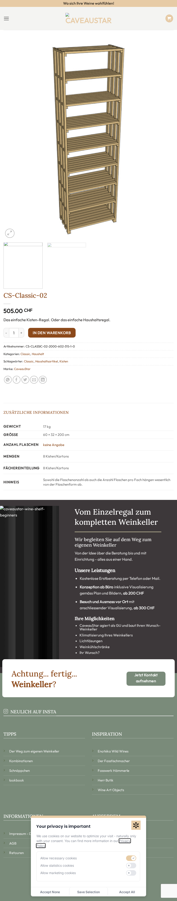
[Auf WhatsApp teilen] (8, 380)
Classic (25, 354)
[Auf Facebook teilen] (17, 380)
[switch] (131, 858)
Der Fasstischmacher (114, 761)
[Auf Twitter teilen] (25, 380)
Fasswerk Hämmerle (113, 770)
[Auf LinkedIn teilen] (43, 380)
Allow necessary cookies (58, 858)
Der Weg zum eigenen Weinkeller (34, 751)
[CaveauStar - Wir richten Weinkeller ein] (88, 18)
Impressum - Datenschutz (28, 833)
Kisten (63, 361)
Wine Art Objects (111, 790)
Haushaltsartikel (46, 361)
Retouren (16, 853)
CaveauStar (22, 369)
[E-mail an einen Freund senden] (34, 380)
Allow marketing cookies (58, 873)
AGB (12, 843)
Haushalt (38, 354)
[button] (6, 18)
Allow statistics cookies (57, 865)
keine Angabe (53, 445)
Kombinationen (21, 761)
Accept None (50, 892)
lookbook (16, 780)
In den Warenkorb (52, 332)
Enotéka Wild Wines (113, 751)
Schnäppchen (19, 770)
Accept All (127, 892)
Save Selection (88, 892)
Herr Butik (105, 780)
